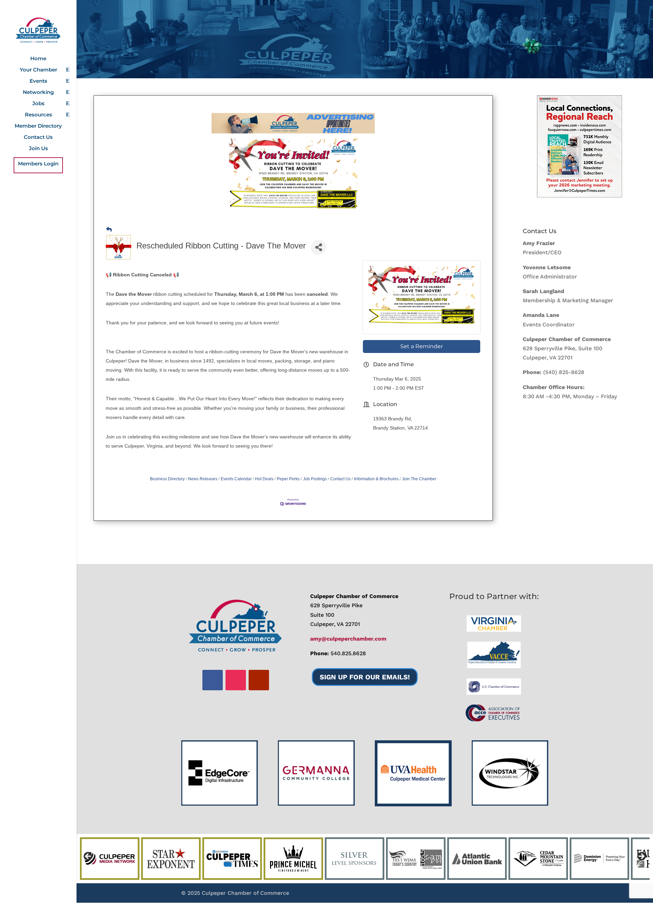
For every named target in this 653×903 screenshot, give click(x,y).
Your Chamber (38, 70)
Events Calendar (236, 479)
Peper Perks (288, 479)
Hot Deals (264, 479)
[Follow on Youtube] (259, 680)
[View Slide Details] (579, 146)
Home (38, 59)
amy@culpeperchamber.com (348, 638)
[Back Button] (109, 229)
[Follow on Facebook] (212, 680)
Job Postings (315, 479)
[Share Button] (318, 247)
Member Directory (38, 126)
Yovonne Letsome (547, 267)
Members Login (38, 164)
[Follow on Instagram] (235, 680)
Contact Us (38, 137)
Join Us (38, 148)
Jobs (38, 104)
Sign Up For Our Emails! (365, 677)
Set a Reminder (421, 346)
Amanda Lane (541, 315)
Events (38, 81)
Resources (38, 115)
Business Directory (167, 479)
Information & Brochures (376, 479)
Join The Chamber (419, 479)
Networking (38, 92)
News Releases (202, 479)
